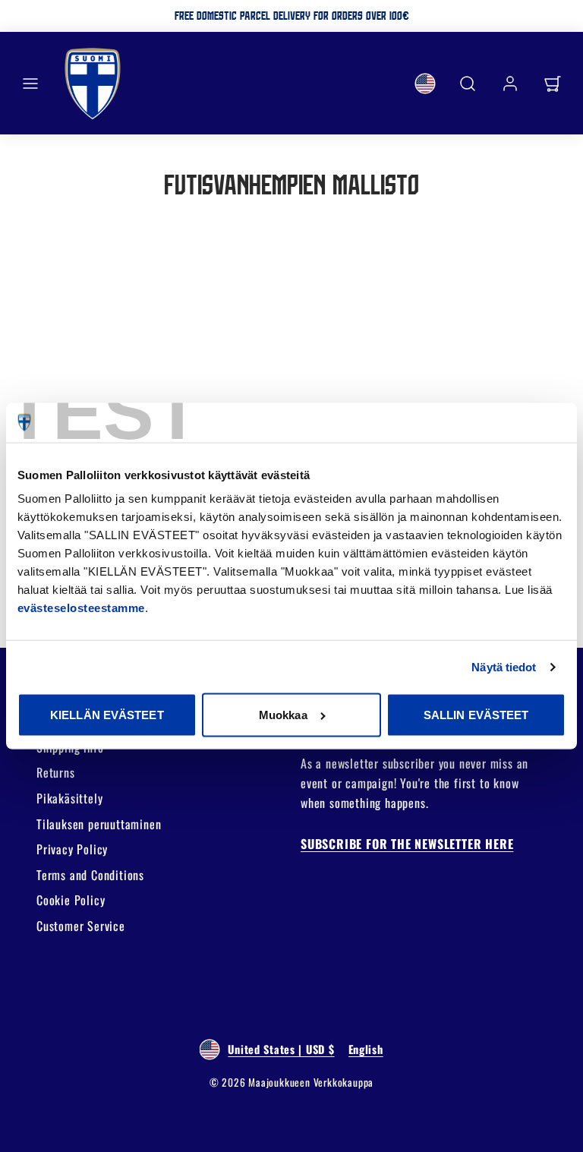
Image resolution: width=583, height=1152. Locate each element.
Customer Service (80, 926)
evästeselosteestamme (81, 607)
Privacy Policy (72, 849)
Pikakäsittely (69, 798)
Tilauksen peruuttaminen (98, 824)
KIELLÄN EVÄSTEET (107, 715)
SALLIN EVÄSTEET (476, 715)
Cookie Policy (70, 900)
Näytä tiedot (503, 666)
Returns (55, 772)
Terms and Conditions (90, 875)
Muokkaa (283, 715)
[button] (30, 83)
